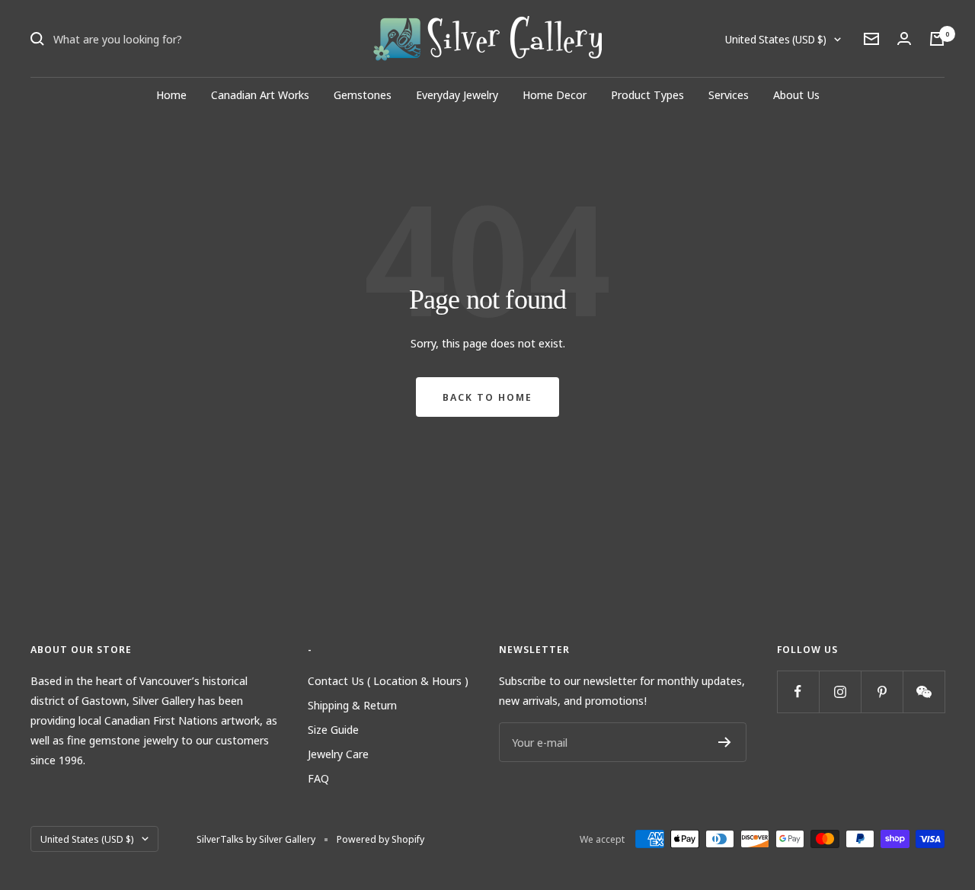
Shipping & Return (352, 704)
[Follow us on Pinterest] (882, 691)
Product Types (647, 94)
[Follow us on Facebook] (798, 691)
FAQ (318, 778)
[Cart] (937, 39)
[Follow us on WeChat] (924, 691)
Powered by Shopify (380, 839)
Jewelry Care (338, 753)
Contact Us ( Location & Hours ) (388, 680)
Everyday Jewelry (457, 94)
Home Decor (555, 94)
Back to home (487, 397)
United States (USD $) (775, 39)
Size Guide (333, 729)
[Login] (904, 38)
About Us (796, 94)
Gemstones (363, 94)
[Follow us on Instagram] (840, 691)
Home (171, 94)
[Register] (724, 742)
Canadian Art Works (260, 94)
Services (728, 94)
